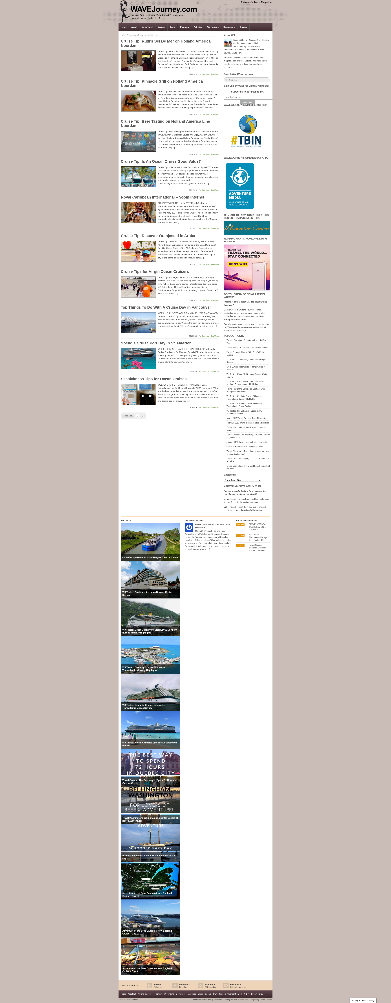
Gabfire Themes (266, 1000)
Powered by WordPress (239, 1000)
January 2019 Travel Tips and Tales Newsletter (247, 442)
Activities (198, 27)
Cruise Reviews (204, 994)
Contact (158, 994)
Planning (184, 27)
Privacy (243, 27)
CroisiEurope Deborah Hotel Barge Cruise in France (150, 557)
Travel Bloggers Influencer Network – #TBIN (231, 994)
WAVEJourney (132, 1000)
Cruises (161, 27)
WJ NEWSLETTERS (194, 520)
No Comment (204, 74)
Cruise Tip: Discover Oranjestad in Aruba (158, 236)
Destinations (229, 27)
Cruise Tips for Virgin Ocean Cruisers (155, 271)
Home (123, 27)
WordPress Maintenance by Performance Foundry (211, 1000)
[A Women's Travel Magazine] (196, 22)
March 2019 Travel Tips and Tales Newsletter (247, 418)
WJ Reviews (213, 27)
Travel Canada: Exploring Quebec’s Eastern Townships (257, 548)
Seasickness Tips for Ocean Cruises (154, 379)
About (134, 27)
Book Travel (147, 27)
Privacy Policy (257, 994)
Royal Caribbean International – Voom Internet (162, 197)
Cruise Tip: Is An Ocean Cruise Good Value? (161, 161)
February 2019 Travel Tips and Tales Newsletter (248, 423)
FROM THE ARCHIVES (247, 520)
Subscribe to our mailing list (247, 91)
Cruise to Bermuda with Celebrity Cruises (245, 447)
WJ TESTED (126, 520)
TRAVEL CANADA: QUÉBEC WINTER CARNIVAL (257, 527)
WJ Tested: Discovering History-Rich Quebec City (258, 537)
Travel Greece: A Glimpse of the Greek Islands (247, 347)
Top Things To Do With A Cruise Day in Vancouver (166, 307)
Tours (172, 27)
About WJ (132, 994)
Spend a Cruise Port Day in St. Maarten (156, 343)
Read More (215, 74)
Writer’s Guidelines (145, 994)
